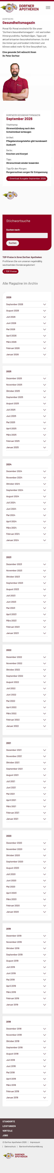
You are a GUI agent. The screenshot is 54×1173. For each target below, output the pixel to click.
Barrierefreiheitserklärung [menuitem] (31, 1146)
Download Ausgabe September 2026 (28, 178)
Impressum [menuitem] (35, 1142)
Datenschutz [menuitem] (10, 1146)
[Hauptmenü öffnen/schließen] (48, 7)
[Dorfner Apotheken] (27, 1155)
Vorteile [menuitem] (8, 1130)
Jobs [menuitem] (5, 1135)
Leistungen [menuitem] (9, 1126)
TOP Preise (11, 271)
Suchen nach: (13, 229)
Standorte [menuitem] (9, 1121)
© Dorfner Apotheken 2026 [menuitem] (14, 1142)
